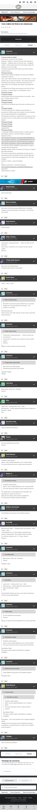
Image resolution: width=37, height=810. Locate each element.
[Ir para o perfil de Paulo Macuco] (3, 455)
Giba (7, 400)
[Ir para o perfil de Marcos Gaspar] (3, 203)
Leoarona (5, 32)
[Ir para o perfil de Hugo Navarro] (3, 222)
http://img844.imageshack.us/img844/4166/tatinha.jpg (17, 167)
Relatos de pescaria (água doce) (18, 33)
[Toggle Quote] (4, 299)
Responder (18, 39)
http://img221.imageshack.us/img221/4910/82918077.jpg (17, 143)
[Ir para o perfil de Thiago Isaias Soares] (3, 261)
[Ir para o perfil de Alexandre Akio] (3, 422)
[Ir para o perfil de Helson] (3, 438)
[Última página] (35, 45)
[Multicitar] (2, 176)
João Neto (9, 383)
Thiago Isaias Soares (13, 260)
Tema (19, 797)
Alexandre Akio (11, 421)
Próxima (30, 45)
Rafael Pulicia (10, 187)
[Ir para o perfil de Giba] (3, 401)
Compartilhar (10, 780)
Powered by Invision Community (18, 800)
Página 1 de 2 (18, 45)
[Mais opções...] (34, 53)
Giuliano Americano (12, 507)
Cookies (30, 797)
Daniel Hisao (10, 277)
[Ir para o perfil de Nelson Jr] (3, 474)
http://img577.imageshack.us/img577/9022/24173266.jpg (17, 141)
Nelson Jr (9, 473)
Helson (8, 437)
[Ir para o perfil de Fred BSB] (3, 523)
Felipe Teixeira (11, 237)
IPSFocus (14, 797)
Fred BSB (9, 522)
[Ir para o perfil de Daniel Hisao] (3, 278)
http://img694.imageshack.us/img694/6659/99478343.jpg (18, 139)
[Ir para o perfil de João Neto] (3, 384)
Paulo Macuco (10, 454)
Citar (6, 176)
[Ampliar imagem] (6, 72)
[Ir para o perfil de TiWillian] (3, 737)
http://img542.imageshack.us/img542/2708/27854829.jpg (18, 137)
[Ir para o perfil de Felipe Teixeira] (3, 238)
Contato (25, 797)
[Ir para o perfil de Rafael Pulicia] (3, 188)
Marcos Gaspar (11, 202)
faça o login (13, 764)
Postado (11, 53)
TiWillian (9, 736)
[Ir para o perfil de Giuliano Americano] (3, 508)
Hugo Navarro (10, 221)
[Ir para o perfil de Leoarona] (3, 52)
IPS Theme (7, 797)
